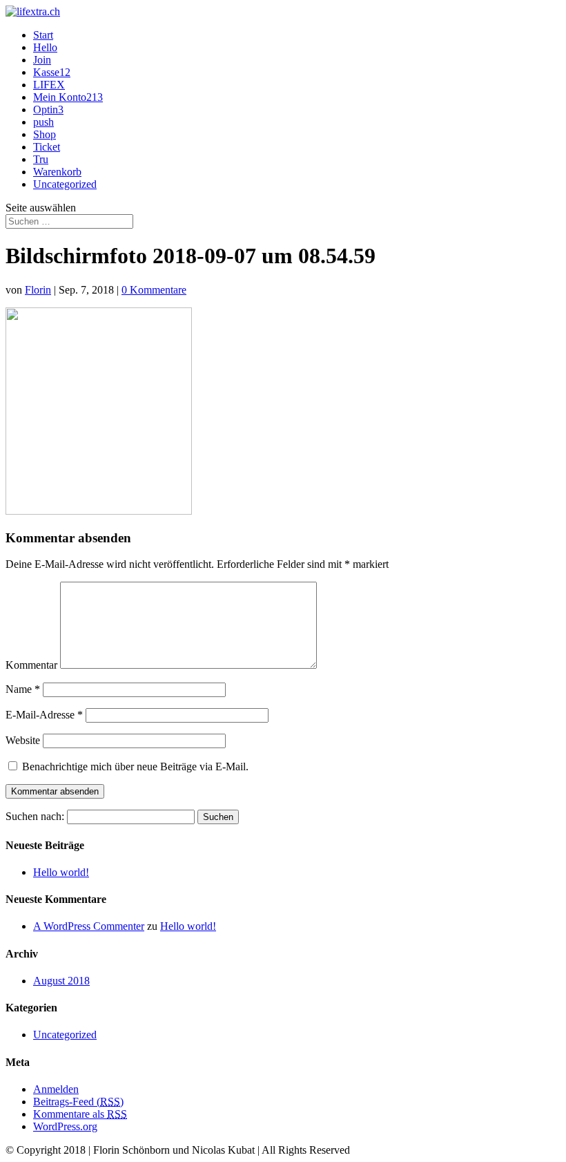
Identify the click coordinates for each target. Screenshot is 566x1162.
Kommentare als (80, 1114)
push (43, 122)
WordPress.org (65, 1126)
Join (42, 60)
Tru (40, 159)
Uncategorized (65, 184)
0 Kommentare (153, 290)
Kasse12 (51, 72)
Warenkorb (57, 172)
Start (43, 35)
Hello (45, 47)
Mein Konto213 (68, 97)
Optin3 (48, 109)
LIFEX (49, 85)
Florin (38, 290)
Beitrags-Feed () (78, 1101)
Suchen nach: (35, 816)
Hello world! (61, 872)
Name (23, 689)
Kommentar (31, 665)
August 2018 (61, 981)
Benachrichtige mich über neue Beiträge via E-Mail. (135, 766)
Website (23, 740)
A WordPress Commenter (88, 926)
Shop (44, 134)
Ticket (46, 147)
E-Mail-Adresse (44, 715)
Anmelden (56, 1089)
